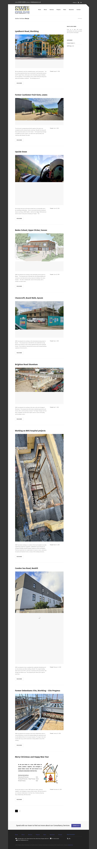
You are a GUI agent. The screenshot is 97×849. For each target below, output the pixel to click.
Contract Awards (70, 43)
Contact (78, 9)
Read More (19, 83)
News (64, 9)
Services (52, 9)
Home (39, 9)
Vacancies (71, 9)
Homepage (80, 18)
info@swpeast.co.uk (36, 2)
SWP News (69, 46)
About (45, 9)
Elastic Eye (70, 845)
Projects (59, 9)
